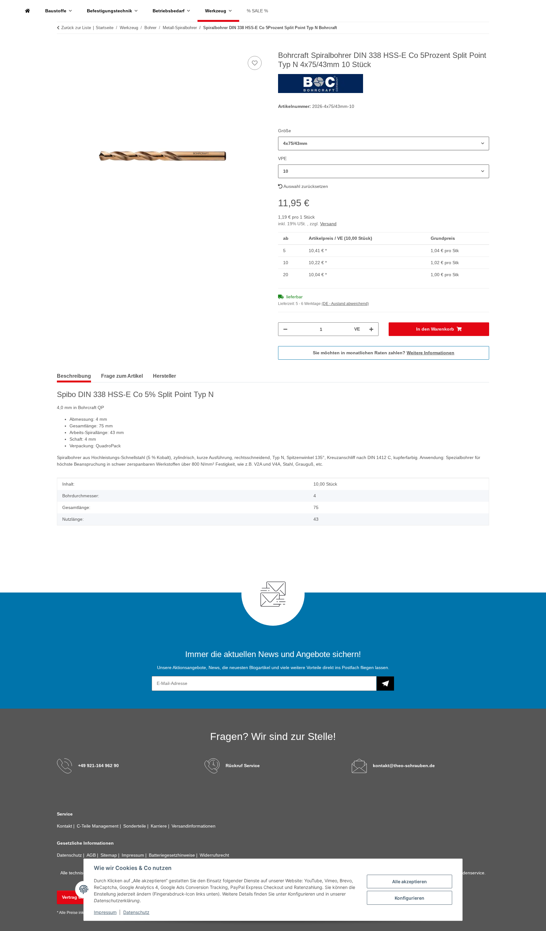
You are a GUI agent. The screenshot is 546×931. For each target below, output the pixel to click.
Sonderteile (135, 826)
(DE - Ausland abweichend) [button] (345, 303)
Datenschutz (136, 912)
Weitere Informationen (430, 352)
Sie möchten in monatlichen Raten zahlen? (383, 352)
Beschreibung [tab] (74, 376)
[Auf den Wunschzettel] (255, 63)
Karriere (159, 826)
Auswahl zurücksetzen (305, 186)
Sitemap (109, 855)
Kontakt (65, 826)
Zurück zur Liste (76, 27)
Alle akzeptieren (409, 881)
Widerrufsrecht (214, 855)
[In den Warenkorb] (62, 47)
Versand (328, 223)
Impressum (105, 912)
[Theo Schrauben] (27, 11)
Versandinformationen (193, 826)
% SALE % (257, 10)
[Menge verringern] (285, 329)
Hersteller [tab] (164, 376)
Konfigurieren (409, 898)
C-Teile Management (98, 826)
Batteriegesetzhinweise (172, 855)
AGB (92, 855)
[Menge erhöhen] (371, 329)
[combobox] (383, 143)
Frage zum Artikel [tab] (122, 376)
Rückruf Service (243, 765)
